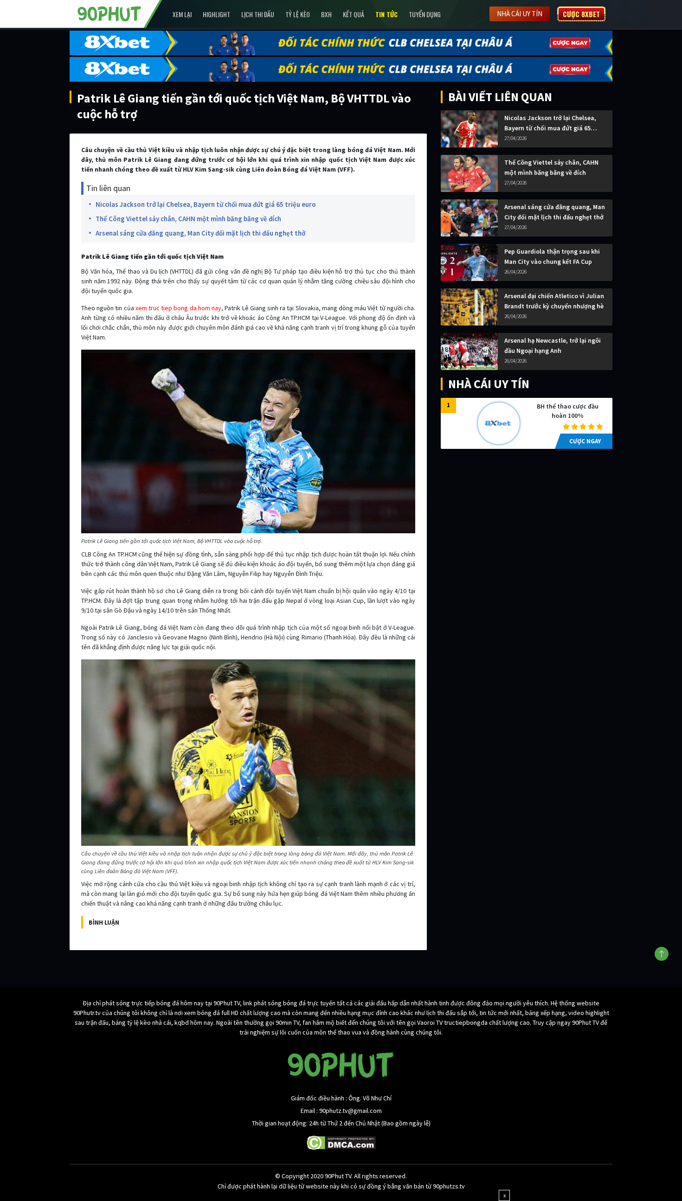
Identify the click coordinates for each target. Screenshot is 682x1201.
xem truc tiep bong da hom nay (178, 308)
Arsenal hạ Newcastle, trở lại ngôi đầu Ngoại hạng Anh (552, 345)
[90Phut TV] (109, 13)
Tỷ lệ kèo (297, 14)
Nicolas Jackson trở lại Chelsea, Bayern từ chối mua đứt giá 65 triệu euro (206, 204)
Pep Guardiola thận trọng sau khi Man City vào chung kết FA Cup (552, 256)
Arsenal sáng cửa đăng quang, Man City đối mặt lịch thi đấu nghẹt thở (200, 233)
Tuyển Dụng (425, 14)
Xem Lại (182, 14)
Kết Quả (353, 14)
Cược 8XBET (581, 14)
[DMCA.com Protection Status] (341, 1142)
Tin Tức (386, 14)
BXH (326, 14)
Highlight (216, 14)
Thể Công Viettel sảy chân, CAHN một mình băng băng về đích (188, 218)
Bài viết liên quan (500, 96)
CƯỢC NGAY (585, 441)
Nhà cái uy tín (519, 13)
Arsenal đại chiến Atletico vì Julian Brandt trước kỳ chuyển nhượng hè (554, 301)
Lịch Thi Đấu (257, 14)
